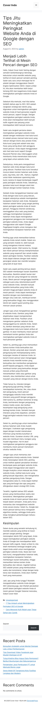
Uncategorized (12, 600)
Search (6, 624)
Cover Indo (10, 5)
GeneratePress (32, 701)
